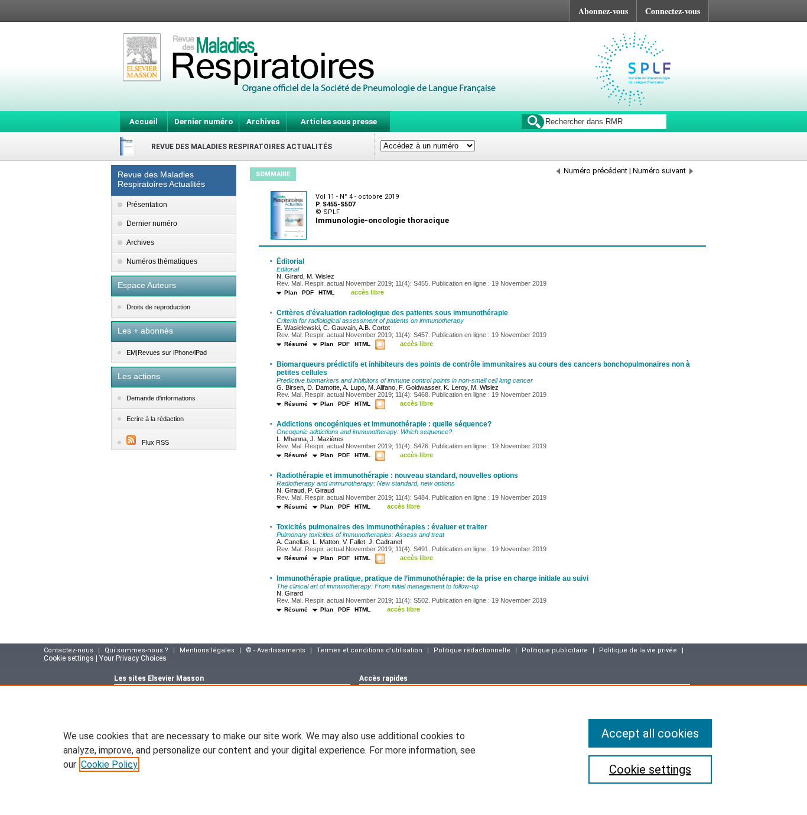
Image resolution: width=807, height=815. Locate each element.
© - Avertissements (275, 650)
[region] (403, 750)
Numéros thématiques (161, 261)
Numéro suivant (659, 170)
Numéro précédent (595, 170)
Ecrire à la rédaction (155, 418)
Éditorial (290, 261)
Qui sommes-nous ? (136, 650)
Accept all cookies (650, 733)
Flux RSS (155, 442)
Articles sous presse (339, 121)
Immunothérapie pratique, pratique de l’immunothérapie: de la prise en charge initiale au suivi (432, 578)
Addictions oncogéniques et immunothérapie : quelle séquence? (384, 424)
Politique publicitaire (555, 650)
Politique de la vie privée (638, 650)
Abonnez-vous (603, 11)
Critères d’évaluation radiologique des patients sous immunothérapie (392, 313)
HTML (326, 292)
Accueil (143, 121)
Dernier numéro (203, 121)
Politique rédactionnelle (472, 650)
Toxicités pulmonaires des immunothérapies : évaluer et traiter (381, 527)
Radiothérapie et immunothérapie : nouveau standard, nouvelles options (397, 475)
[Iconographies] (381, 345)
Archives (262, 121)
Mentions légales (207, 650)
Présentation (146, 204)
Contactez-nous (68, 650)
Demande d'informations (161, 398)
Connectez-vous (672, 11)
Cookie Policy (109, 764)
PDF (308, 292)
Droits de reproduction (158, 307)
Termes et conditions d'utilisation (369, 650)
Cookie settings (650, 769)
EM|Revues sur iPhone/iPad (166, 352)
